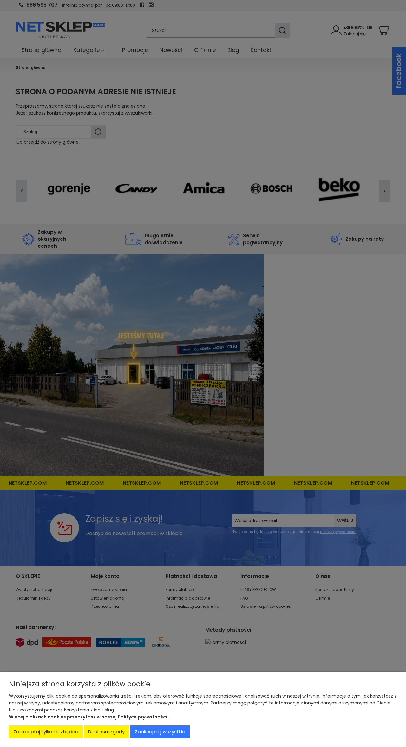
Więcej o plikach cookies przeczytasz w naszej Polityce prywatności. (88, 717)
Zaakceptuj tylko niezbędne (45, 731)
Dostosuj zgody (106, 731)
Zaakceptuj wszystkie (160, 731)
